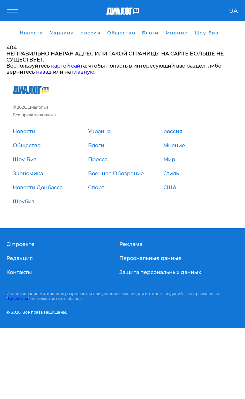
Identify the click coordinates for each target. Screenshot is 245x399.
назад (44, 72)
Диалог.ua (18, 298)
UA (233, 10)
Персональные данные (150, 258)
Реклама (130, 244)
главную (83, 72)
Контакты (19, 272)
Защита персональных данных (160, 272)
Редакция (19, 258)
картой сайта (68, 66)
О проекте (20, 244)
